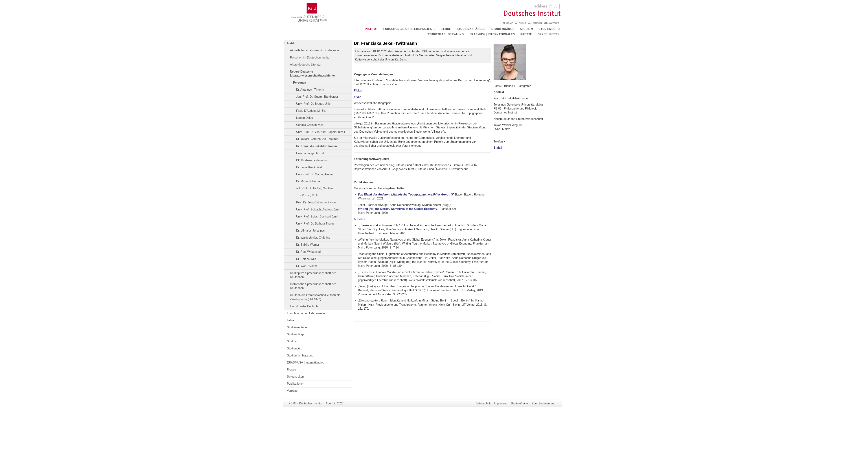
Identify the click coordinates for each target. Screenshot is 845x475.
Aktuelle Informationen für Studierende (314, 50)
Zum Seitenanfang (543, 403)
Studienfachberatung (445, 34)
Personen (299, 82)
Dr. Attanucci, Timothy (310, 89)
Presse (526, 34)
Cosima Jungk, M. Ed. (310, 153)
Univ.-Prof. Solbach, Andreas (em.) (318, 209)
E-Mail (498, 147)
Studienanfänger (471, 29)
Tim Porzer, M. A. (307, 195)
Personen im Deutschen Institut (310, 57)
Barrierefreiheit (520, 403)
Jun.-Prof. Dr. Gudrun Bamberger (317, 96)
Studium (526, 29)
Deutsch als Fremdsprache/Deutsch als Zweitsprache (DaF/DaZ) (315, 297)
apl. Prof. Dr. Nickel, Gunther (314, 188)
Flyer (357, 97)
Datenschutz (484, 403)
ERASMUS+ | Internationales (492, 34)
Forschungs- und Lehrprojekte (409, 29)
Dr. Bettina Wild (306, 259)
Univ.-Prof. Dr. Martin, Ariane (314, 174)
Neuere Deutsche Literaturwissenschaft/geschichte (312, 73)
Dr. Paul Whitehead (308, 251)
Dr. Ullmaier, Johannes (310, 230)
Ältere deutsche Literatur (305, 64)
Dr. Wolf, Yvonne (307, 266)
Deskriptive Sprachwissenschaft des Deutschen (313, 275)
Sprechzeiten (549, 34)
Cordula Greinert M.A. (310, 124)
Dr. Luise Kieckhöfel (309, 167)
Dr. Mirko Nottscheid (309, 181)
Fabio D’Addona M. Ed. (311, 110)
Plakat (358, 90)
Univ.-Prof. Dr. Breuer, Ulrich (314, 103)
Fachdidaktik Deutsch (304, 306)
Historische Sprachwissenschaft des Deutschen (313, 286)
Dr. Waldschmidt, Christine (313, 237)
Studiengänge (502, 29)
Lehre (446, 29)
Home (509, 23)
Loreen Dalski (305, 117)
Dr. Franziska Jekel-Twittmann (316, 146)
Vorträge (292, 390)
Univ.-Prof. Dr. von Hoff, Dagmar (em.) (320, 131)
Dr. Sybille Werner (307, 244)
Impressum (501, 403)
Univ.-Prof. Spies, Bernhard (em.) (317, 216)
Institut (371, 29)
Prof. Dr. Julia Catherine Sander (316, 202)
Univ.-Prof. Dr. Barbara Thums (315, 223)
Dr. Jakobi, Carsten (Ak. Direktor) (317, 139)
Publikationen (295, 383)
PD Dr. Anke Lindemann (311, 160)
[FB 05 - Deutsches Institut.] (422, 10)
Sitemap (538, 23)
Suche (523, 23)
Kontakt (554, 23)
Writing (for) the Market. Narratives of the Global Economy (397, 208)
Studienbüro (549, 29)
